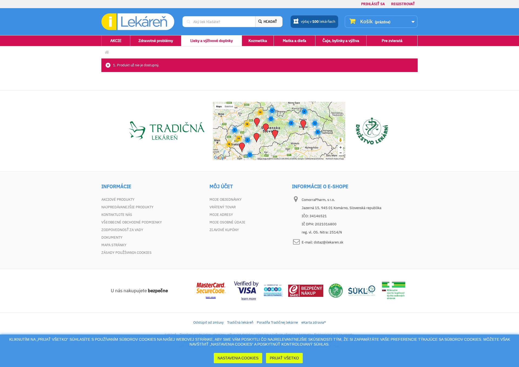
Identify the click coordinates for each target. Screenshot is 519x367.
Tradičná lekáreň (240, 322)
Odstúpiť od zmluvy (208, 322)
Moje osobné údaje (227, 222)
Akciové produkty (118, 199)
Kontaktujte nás (116, 214)
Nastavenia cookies (238, 358)
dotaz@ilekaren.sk (328, 242)
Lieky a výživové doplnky (211, 40)
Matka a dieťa (294, 40)
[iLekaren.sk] (137, 21)
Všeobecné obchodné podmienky (131, 222)
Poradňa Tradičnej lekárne (277, 322)
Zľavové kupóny (224, 230)
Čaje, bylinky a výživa (340, 40)
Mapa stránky (114, 245)
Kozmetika (257, 40)
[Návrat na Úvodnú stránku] (107, 52)
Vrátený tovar (222, 207)
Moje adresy (221, 214)
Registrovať (403, 4)
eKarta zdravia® (313, 322)
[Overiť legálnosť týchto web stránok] (394, 290)
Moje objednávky (225, 199)
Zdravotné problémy (155, 40)
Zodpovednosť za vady (122, 230)
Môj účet (221, 187)
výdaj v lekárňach (318, 21)
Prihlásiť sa (373, 4)
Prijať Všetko (284, 358)
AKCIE (115, 40)
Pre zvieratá (392, 40)
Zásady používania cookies (126, 252)
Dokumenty (111, 237)
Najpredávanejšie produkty (127, 207)
